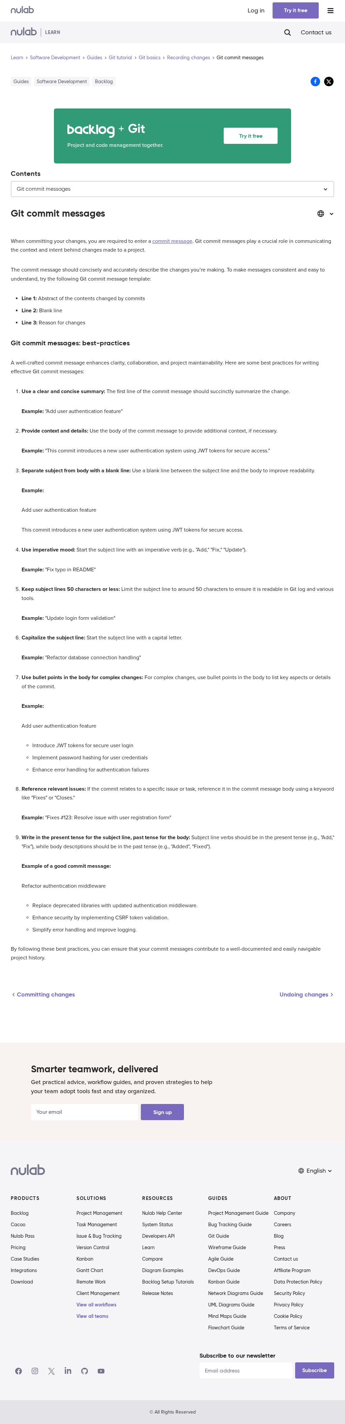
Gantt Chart (89, 1270)
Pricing (18, 1247)
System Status (157, 1225)
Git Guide (218, 1236)
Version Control (92, 1247)
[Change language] (325, 214)
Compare (152, 1259)
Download (22, 1282)
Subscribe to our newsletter (237, 1355)
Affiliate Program (292, 1270)
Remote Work (91, 1282)
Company (284, 1213)
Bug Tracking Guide (230, 1225)
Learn (17, 58)
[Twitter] (51, 1371)
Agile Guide (220, 1259)
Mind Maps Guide (227, 1316)
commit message (172, 241)
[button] (315, 1170)
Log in (256, 10)
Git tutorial (120, 58)
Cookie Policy (288, 1316)
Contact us (316, 32)
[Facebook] (18, 1371)
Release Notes (157, 1293)
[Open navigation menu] (330, 10)
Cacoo (18, 1225)
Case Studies (25, 1259)
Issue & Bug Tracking (99, 1236)
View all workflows (96, 1305)
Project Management (99, 1213)
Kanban (84, 1259)
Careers (282, 1225)
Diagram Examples (162, 1270)
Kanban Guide (224, 1282)
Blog (279, 1236)
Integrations (24, 1270)
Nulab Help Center (162, 1213)
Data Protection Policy (298, 1282)
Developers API (158, 1236)
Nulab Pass (22, 1236)
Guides (94, 58)
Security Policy (289, 1293)
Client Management (98, 1293)
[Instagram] (35, 1371)
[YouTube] (101, 1371)
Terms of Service (292, 1328)
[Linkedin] (68, 1371)
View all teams (92, 1316)
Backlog (20, 1213)
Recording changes (188, 58)
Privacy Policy (288, 1305)
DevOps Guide (224, 1270)
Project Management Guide (238, 1213)
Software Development (55, 58)
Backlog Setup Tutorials (168, 1282)
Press (279, 1247)
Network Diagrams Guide (235, 1293)
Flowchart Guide (226, 1328)
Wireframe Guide (227, 1247)
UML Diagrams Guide (231, 1305)
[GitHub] (84, 1371)
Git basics (149, 58)
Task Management (96, 1225)
